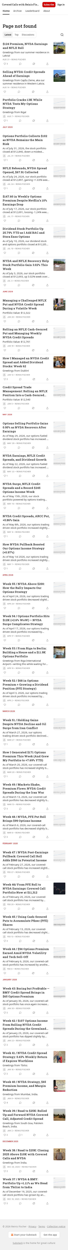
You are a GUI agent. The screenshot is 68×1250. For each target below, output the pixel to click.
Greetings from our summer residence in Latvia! (26, 54)
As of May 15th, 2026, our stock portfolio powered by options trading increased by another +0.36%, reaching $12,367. (25, 498)
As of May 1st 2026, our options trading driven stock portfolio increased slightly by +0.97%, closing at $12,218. (25, 558)
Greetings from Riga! (14, 112)
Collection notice (56, 1226)
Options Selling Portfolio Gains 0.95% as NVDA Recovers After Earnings (25, 427)
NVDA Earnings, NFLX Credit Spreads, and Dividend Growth (25, 457)
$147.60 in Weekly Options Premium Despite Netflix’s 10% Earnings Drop (25, 200)
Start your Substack (25, 1234)
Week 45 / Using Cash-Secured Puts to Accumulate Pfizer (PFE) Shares (25, 921)
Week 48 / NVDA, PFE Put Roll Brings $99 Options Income (24, 819)
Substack (18, 1243)
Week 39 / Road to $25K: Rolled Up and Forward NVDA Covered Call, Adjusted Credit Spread (25, 1115)
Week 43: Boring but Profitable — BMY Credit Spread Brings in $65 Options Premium (26, 992)
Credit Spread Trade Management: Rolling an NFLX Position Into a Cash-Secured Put (25, 391)
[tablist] (19, 34)
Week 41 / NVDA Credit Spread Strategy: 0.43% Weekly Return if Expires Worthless (25, 1057)
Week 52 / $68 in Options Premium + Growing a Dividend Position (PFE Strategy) (25, 684)
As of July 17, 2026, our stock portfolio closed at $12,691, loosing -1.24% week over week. (25, 210)
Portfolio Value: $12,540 (16, 399)
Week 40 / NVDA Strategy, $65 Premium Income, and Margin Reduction (24, 1086)
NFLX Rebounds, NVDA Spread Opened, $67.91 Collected (25, 170)
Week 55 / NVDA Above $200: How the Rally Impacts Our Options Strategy (24, 588)
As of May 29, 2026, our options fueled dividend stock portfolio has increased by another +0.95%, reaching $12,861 (26, 437)
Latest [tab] (8, 34)
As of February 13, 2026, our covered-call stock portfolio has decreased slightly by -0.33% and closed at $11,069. (26, 930)
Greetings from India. (15, 1162)
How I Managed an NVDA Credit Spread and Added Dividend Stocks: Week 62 (26, 362)
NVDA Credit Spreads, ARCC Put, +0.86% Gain (26, 518)
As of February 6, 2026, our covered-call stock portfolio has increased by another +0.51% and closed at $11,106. (25, 963)
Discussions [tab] (28, 34)
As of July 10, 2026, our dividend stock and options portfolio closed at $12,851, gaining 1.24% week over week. (25, 242)
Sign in (61, 4)
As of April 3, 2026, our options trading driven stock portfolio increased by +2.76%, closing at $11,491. (25, 694)
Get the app (50, 1234)
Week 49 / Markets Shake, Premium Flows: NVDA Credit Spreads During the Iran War (24, 788)
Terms (41, 1226)
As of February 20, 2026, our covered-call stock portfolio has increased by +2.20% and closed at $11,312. (24, 898)
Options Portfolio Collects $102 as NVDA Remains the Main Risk (25, 140)
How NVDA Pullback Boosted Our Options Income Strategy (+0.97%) (24, 548)
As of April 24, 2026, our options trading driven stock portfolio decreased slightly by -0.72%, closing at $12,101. (26, 598)
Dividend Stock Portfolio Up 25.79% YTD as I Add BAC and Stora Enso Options (24, 232)
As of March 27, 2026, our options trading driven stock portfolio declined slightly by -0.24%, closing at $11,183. (24, 734)
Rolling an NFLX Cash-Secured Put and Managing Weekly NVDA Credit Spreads (25, 333)
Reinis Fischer (18, 59)
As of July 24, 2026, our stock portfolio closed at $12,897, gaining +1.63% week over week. (26, 178)
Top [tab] (16, 34)
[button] (6, 11)
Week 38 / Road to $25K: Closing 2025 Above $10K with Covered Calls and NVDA (26, 1154)
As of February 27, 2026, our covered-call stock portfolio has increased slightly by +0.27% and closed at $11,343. (26, 866)
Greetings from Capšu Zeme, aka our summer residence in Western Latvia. (24, 82)
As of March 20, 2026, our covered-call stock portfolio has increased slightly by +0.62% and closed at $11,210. (25, 766)
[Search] (62, 34)
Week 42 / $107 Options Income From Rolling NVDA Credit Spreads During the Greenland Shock (25, 1025)
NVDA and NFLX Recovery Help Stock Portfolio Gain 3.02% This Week (26, 265)
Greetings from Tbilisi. (15, 1065)
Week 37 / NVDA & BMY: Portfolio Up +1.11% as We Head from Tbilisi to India (25, 1183)
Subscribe (49, 4)
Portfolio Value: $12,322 (16, 312)
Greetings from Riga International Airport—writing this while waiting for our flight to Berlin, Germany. (24, 662)
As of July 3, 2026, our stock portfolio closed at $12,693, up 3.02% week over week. (25, 275)
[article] (34, 54)
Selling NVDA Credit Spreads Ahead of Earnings (24, 74)
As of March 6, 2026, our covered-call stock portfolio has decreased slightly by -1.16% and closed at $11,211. (25, 826)
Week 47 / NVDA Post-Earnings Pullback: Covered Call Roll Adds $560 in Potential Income (25, 856)
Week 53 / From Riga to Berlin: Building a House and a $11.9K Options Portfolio (25, 652)
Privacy (32, 1226)
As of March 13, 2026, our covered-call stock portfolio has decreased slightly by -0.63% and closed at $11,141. (25, 798)
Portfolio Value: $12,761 (16, 341)
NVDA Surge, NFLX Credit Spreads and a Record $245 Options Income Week (21, 488)
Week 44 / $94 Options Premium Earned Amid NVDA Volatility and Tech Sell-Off (26, 953)
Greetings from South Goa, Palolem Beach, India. (23, 1124)
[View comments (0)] (20, 64)
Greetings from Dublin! (16, 370)
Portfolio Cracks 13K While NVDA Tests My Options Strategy (22, 104)
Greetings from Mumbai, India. (20, 1094)
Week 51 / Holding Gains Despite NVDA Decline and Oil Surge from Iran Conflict (24, 724)
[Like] (5, 92)
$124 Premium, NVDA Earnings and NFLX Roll (25, 46)
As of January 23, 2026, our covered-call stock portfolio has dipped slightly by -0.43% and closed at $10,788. (25, 1034)
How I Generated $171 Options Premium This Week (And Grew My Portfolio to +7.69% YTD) (26, 756)
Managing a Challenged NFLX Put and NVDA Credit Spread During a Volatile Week (25, 304)
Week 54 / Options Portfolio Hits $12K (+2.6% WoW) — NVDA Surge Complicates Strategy (26, 620)
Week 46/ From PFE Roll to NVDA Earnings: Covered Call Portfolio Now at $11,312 (24, 888)
